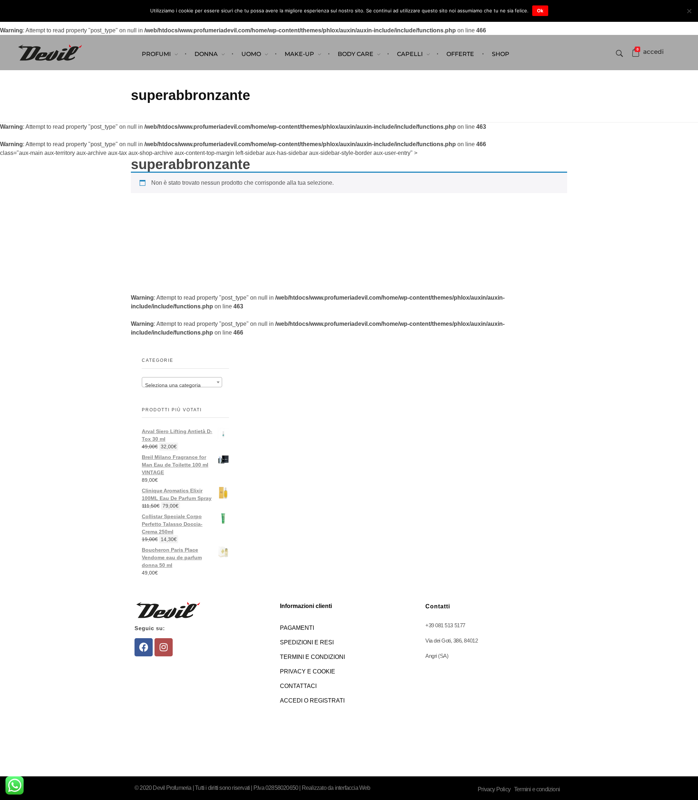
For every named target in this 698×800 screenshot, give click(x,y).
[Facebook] (144, 647)
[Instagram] (164, 647)
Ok (540, 10)
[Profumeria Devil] (50, 52)
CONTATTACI (298, 686)
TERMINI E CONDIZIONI (312, 657)
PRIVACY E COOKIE (307, 671)
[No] (689, 11)
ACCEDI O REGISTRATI (312, 700)
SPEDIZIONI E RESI (307, 642)
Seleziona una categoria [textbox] (173, 385)
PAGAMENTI (297, 628)
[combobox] (182, 382)
